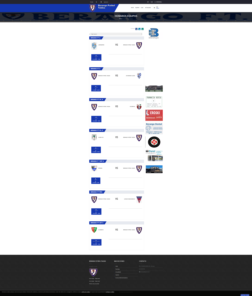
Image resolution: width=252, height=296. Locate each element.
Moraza (100, 168)
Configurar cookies (110, 292)
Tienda (91, 2)
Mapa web (97, 278)
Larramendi (101, 44)
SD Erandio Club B (130, 75)
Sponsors (106, 2)
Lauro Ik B (100, 137)
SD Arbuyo (100, 229)
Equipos (137, 7)
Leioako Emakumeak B (129, 199)
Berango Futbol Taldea (129, 44)
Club (142, 7)
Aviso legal (91, 278)
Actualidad (148, 7)
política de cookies (86, 292)
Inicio (132, 7)
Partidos (118, 269)
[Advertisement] (154, 61)
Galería (117, 275)
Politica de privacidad (94, 283)
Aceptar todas (245, 295)
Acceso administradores (122, 278)
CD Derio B (132, 106)
